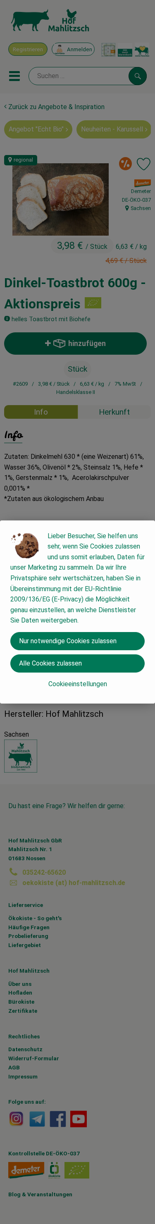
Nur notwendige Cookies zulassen (68, 641)
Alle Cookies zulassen (50, 663)
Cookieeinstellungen (77, 684)
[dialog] (77, 612)
